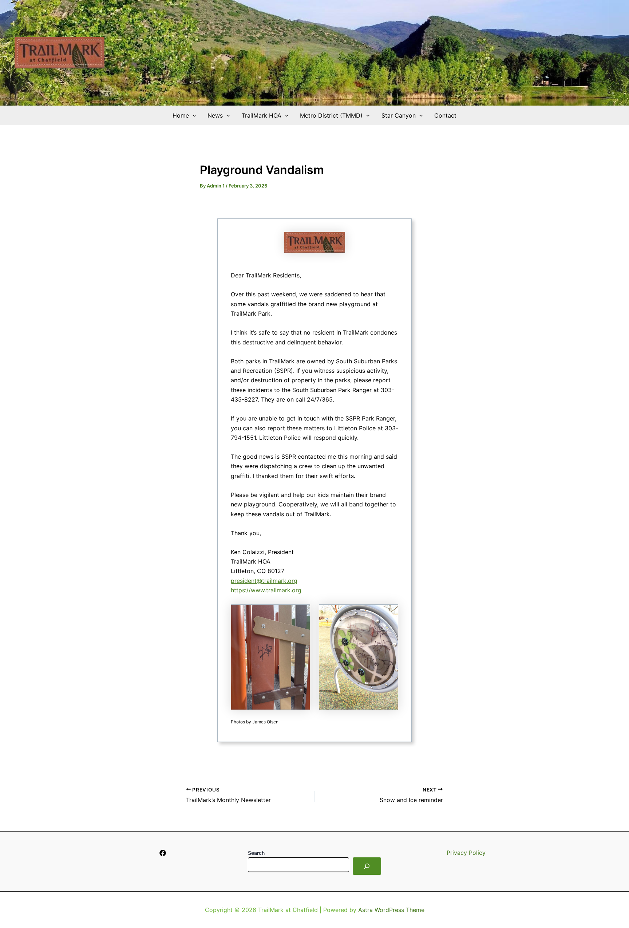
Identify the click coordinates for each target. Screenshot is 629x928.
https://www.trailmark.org (266, 590)
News (215, 115)
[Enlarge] (300, 613)
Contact (445, 115)
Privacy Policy (466, 852)
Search (256, 853)
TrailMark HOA (261, 115)
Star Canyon (398, 115)
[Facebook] (162, 853)
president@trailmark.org (264, 580)
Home (181, 115)
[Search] (367, 866)
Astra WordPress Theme (391, 909)
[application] (192, 115)
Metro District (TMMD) (331, 115)
